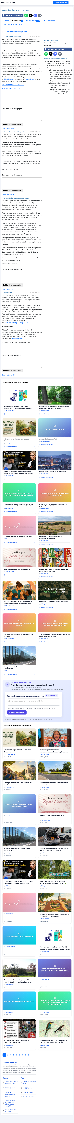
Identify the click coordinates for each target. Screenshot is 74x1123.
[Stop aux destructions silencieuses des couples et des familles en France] (54, 628)
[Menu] (71, 2)
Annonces (18, 21)
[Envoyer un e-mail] (35, 15)
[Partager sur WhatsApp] (26, 15)
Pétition (6, 21)
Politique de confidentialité (13, 24)
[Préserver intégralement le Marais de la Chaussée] (19, 433)
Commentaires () (8, 128)
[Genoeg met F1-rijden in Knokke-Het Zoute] (19, 530)
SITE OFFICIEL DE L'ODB (11, 88)
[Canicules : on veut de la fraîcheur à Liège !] (54, 595)
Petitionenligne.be (8, 2)
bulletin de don (17, 339)
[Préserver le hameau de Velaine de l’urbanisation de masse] (54, 531)
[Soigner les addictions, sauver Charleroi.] (54, 465)
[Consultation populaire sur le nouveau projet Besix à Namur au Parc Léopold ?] (54, 401)
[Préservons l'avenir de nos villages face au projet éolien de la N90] (54, 498)
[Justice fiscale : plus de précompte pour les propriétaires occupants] (54, 563)
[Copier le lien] (40, 15)
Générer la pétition (18, 712)
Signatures (34, 21)
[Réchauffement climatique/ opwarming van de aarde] (19, 628)
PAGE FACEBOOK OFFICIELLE (13, 85)
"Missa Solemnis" (8, 79)
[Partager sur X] (31, 15)
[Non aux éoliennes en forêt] (54, 432)
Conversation (50, 21)
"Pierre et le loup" (29, 79)
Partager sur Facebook (14, 15)
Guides (5, 1078)
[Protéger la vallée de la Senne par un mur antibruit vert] (19, 661)
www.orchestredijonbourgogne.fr (16, 323)
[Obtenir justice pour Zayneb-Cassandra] (19, 562)
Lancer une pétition (61, 2)
